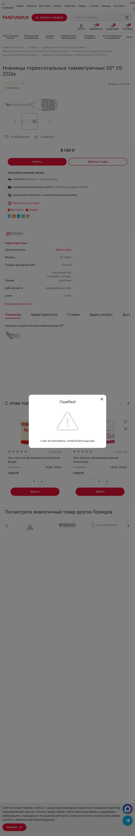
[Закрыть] (102, 399)
